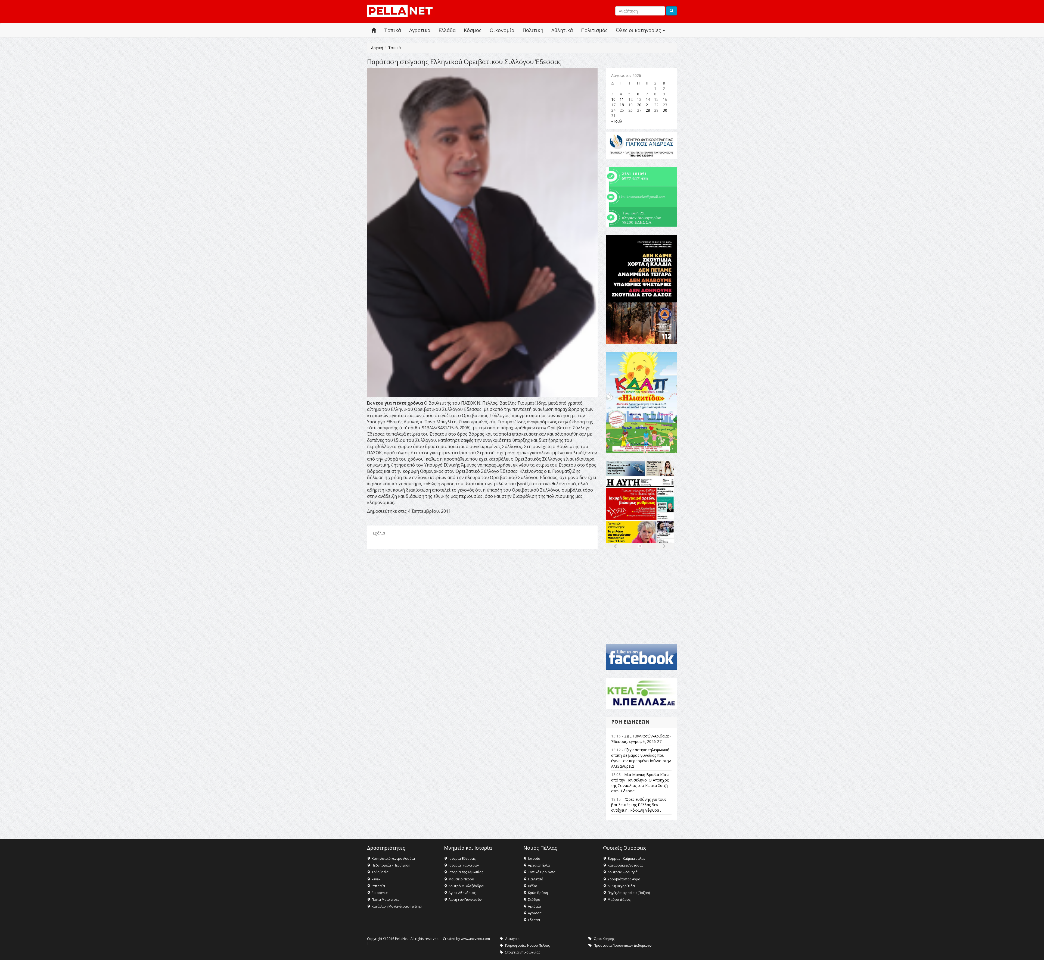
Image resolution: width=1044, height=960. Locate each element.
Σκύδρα (534, 899)
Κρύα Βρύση (538, 892)
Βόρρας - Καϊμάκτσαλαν (626, 858)
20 (639, 104)
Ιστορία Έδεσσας (462, 858)
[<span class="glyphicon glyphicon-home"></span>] (373, 30)
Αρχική (377, 47)
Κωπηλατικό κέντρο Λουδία (393, 858)
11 (622, 99)
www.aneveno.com (475, 938)
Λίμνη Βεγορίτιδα (621, 886)
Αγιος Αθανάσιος (462, 892)
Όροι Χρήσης (604, 938)
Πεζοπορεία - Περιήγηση (391, 865)
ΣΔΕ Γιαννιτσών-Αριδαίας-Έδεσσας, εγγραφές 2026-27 (641, 738)
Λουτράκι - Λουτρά (623, 872)
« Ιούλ (616, 121)
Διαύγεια (512, 938)
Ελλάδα (447, 30)
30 (665, 110)
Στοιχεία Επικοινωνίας (522, 952)
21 (648, 104)
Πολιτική (533, 30)
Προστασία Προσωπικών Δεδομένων (622, 945)
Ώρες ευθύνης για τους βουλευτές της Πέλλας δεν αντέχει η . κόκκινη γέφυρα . (638, 805)
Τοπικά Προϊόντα (541, 872)
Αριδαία (534, 906)
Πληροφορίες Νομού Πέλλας (527, 945)
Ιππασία (378, 886)
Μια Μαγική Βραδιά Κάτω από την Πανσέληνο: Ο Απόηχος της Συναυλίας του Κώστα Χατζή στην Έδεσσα (640, 782)
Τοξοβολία (380, 872)
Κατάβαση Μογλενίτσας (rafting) (396, 906)
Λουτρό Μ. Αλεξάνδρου (467, 886)
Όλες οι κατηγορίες (639, 30)
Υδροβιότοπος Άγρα (624, 879)
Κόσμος (472, 30)
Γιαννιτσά (535, 879)
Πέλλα (532, 886)
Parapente (380, 892)
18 (622, 104)
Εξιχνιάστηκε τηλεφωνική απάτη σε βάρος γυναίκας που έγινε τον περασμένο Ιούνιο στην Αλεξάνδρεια (641, 758)
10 (613, 99)
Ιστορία (534, 858)
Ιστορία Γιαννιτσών (464, 865)
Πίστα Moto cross (385, 899)
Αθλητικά (562, 30)
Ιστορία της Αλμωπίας (466, 872)
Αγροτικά (419, 30)
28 (648, 110)
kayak (376, 879)
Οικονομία (502, 30)
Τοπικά (392, 30)
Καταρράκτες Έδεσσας (625, 865)
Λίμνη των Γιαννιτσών (465, 899)
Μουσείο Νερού (461, 879)
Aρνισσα (535, 913)
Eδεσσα (534, 920)
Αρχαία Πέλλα (539, 865)
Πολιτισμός (594, 30)
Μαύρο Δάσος (619, 899)
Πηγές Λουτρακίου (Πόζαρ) (629, 892)
